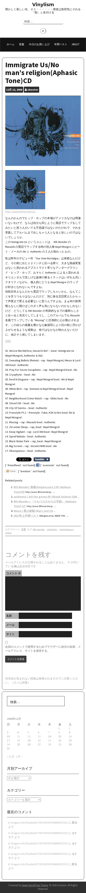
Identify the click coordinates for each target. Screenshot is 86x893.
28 (49, 744)
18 (18, 740)
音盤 (21, 44)
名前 (9, 615)
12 (29, 736)
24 (8, 744)
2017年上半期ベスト (26, 515)
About (75, 44)
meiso (8, 532)
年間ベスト (60, 44)
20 (39, 740)
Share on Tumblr (42, 459)
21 (49, 740)
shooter (32, 89)
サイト (10, 634)
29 (59, 744)
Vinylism (43, 4)
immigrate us (66, 529)
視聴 (8, 341)
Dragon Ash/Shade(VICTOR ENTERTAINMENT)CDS (39, 822)
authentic (52, 529)
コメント (13, 573)
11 (18, 736)
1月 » (19, 756)
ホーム (10, 44)
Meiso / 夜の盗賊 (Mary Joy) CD (33, 511)
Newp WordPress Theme (35, 885)
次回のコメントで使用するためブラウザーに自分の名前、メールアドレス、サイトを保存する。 (43, 648)
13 (39, 736)
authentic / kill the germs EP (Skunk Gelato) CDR (45, 496)
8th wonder (39, 529)
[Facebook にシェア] (37, 465)
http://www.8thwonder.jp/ (20, 211)
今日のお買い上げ (39, 44)
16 (70, 736)
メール (10, 625)
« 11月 (10, 756)
